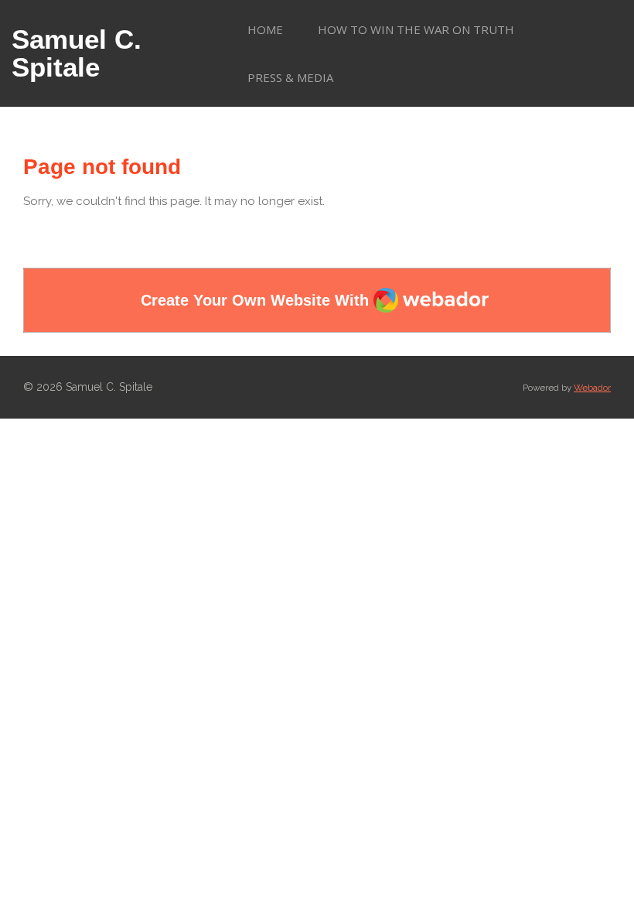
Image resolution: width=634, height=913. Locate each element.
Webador (592, 387)
